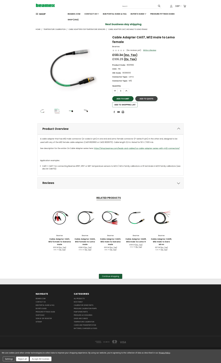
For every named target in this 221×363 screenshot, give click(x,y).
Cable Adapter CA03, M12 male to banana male (110, 242)
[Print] (123, 112)
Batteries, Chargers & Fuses (85, 328)
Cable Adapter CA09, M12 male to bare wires (161, 242)
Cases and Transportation (85, 325)
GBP (177, 6)
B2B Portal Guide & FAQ (114, 14)
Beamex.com (74, 14)
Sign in (39, 318)
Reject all (22, 359)
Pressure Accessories (83, 315)
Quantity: (116, 86)
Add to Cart (59, 217)
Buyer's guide (138, 14)
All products (79, 298)
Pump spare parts (81, 312)
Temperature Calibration (84, 322)
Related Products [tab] (108, 198)
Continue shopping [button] (110, 276)
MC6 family (78, 302)
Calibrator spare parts (83, 305)
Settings (9, 359)
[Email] (118, 112)
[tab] (110, 128)
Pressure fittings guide (162, 14)
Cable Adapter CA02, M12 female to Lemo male (85, 242)
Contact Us (90, 14)
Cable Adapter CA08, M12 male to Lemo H (135, 240)
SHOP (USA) (73, 19)
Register (48, 318)
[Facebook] (114, 112)
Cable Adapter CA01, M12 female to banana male (59, 242)
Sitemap (39, 322)
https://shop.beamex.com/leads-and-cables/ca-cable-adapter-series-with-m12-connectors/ (137, 148)
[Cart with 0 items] (184, 6)
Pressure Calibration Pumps (85, 308)
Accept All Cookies (40, 359)
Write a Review (149, 50)
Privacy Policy (164, 353)
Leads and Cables (81, 318)
